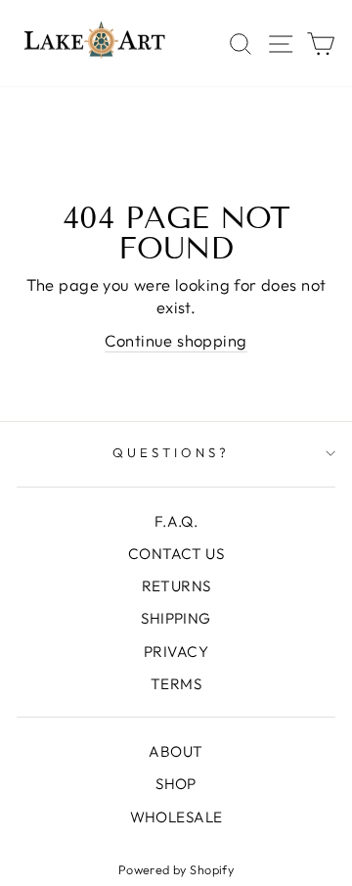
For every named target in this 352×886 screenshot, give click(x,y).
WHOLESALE (176, 817)
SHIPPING (175, 618)
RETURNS (176, 586)
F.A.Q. (176, 521)
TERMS (176, 684)
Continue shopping (175, 340)
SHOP (176, 783)
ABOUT (175, 751)
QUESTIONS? (171, 452)
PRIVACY (176, 651)
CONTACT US (176, 553)
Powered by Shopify (176, 869)
